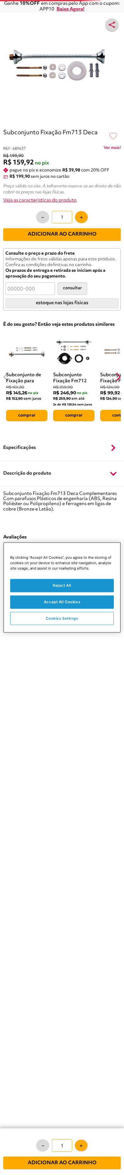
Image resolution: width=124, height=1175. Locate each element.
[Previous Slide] (6, 377)
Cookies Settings (62, 618)
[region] (62, 587)
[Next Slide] (118, 377)
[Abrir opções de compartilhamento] (112, 24)
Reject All (62, 585)
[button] (62, 448)
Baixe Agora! (71, 9)
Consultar (72, 288)
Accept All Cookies (62, 601)
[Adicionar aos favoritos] (113, 136)
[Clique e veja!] (112, 149)
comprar (27, 415)
